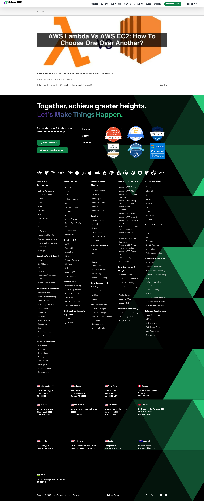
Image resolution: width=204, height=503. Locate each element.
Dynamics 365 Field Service (127, 234)
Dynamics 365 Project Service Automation (127, 246)
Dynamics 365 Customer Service (129, 222)
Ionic (39, 267)
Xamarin (41, 271)
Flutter (40, 260)
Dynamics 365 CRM (126, 191)
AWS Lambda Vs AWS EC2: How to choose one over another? (75, 73)
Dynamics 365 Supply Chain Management (127, 202)
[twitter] (151, 495)
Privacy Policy (113, 495)
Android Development (46, 191)
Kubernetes (96, 265)
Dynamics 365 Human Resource (128, 196)
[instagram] (156, 495)
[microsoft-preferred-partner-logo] (157, 143)
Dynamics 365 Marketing (129, 217)
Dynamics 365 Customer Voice (129, 252)
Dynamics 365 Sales (127, 213)
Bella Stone (43, 85)
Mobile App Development (72, 85)
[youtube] (161, 495)
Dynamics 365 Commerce (124, 208)
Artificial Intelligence (127, 258)
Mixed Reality (124, 261)
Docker (94, 262)
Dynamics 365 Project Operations (127, 240)
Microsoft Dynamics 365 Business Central (128, 228)
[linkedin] (166, 495)
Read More (163, 85)
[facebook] (147, 495)
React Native (43, 264)
